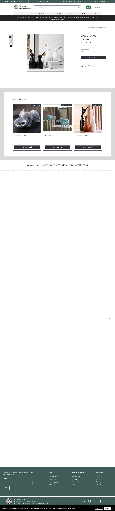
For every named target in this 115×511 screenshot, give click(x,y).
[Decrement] (88, 51)
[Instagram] (89, 501)
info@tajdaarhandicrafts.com (25, 503)
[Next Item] (110, 318)
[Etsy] (84, 501)
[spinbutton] (85, 51)
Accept (107, 508)
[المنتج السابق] (105, 127)
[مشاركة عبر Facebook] (92, 66)
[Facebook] (100, 501)
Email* (5, 478)
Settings (99, 508)
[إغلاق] (113, 508)
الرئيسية (103, 27)
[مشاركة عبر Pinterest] (89, 66)
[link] (98, 7)
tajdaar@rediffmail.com (42, 503)
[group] (57, 127)
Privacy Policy (71, 508)
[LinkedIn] (94, 501)
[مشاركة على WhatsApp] (85, 66)
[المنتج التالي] (10, 127)
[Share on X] (82, 66)
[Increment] (82, 51)
